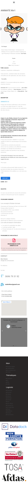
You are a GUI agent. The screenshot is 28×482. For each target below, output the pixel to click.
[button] (14, 2)
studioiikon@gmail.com (12, 284)
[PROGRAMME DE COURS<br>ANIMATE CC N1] (14, 240)
